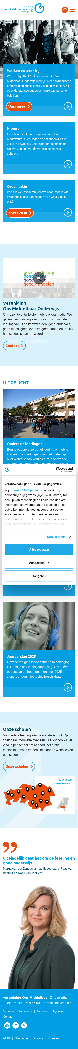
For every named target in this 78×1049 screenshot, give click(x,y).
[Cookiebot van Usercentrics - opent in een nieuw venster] (56, 469)
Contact (12, 346)
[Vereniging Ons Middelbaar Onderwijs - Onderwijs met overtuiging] (29, 9)
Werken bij (25, 1011)
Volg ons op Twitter (24, 1025)
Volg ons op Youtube (7, 1025)
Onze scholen (16, 766)
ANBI (6, 1038)
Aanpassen (37, 562)
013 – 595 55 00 (28, 1003)
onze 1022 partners (28, 490)
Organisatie (59, 1011)
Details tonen (56, 536)
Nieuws (42, 1011)
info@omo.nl (63, 1003)
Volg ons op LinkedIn (15, 1025)
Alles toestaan (39, 549)
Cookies (53, 1038)
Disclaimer (22, 1038)
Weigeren (39, 575)
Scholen (8, 1011)
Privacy (39, 1038)
